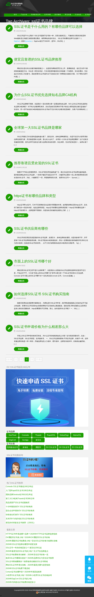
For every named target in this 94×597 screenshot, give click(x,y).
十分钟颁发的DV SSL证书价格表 (19, 507)
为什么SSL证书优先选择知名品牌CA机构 (45, 95)
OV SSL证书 (64, 447)
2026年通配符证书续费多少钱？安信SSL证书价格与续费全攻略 (31, 541)
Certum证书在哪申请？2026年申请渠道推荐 (23, 572)
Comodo (25, 435)
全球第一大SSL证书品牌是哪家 (38, 127)
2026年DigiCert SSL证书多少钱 (19, 579)
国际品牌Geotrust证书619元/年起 (19, 494)
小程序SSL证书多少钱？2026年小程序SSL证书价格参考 (29, 575)
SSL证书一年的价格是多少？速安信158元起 (24, 548)
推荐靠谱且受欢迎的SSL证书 (36, 163)
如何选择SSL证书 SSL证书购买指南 (41, 294)
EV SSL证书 (77, 447)
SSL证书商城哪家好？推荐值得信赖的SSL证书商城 (27, 561)
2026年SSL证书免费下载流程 (18, 568)
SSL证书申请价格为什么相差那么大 (41, 327)
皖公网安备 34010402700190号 (48, 592)
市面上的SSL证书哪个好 (32, 261)
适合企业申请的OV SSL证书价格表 (20, 511)
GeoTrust (12, 435)
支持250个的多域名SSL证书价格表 (20, 519)
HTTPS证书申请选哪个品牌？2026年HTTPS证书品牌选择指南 (31, 534)
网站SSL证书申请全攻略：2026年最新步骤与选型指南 (28, 565)
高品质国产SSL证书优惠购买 (17, 503)
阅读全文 (21, 46)
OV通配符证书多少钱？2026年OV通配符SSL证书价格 (28, 537)
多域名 (25, 447)
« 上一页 (9, 359)
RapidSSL (51, 435)
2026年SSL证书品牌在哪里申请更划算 (21, 544)
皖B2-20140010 (59, 590)
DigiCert (17, 41)
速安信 (38, 440)
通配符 (38, 447)
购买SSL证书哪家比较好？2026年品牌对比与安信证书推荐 (30, 558)
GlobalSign (64, 435)
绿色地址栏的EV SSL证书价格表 (19, 515)
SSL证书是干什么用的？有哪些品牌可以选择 (48, 26)
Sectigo (25, 440)
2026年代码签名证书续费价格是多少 (21, 582)
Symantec (28, 41)
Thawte (38, 435)
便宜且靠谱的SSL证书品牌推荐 (38, 59)
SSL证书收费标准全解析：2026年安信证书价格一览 (27, 555)
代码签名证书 (12, 447)
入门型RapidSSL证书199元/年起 (19, 490)
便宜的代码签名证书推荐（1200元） (21, 523)
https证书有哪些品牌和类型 (35, 196)
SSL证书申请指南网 (35, 590)
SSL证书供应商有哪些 (31, 228)
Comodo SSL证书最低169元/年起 (19, 486)
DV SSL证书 (51, 447)
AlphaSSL (77, 435)
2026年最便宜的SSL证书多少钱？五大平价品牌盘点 (27, 551)
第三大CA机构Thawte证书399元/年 (20, 498)
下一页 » (38, 359)
